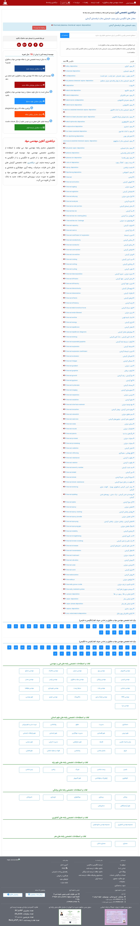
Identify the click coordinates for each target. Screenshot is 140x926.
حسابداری (125, 724)
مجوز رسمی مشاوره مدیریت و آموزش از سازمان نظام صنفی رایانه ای (70, 907)
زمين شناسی (29, 769)
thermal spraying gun (73, 526)
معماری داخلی (101, 843)
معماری (125, 843)
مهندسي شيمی (125, 679)
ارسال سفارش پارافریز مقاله (34, 114)
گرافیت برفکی (128, 370)
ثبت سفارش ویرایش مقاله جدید (32, 85)
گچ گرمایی (129, 380)
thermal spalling (71, 494)
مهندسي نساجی (125, 688)
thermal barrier (71, 211)
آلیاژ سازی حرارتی (127, 196)
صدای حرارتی (129, 424)
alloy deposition (71, 66)
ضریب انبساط (128, 235)
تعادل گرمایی (129, 327)
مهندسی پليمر (53, 679)
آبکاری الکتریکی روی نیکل (125, 613)
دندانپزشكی (101, 805)
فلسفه (101, 742)
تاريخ (125, 750)
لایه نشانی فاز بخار (127, 603)
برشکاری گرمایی (128, 264)
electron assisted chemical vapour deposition (80, 109)
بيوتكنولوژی (77, 797)
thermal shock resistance (75, 482)
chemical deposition (73, 71)
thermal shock (71, 477)
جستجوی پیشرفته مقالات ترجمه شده (90, 875)
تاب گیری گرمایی (127, 536)
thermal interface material (75, 404)
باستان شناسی (101, 750)
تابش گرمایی (129, 448)
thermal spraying (72, 521)
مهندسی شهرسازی (53, 688)
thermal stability (72, 531)
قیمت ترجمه (95, 2)
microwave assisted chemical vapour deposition (80, 141)
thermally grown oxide (74, 584)
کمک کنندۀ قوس (127, 317)
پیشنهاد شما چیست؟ (39, 27)
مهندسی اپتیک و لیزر (101, 697)
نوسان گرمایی (128, 560)
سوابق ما (122, 864)
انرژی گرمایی (129, 322)
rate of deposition (72, 162)
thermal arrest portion (74, 206)
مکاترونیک (77, 697)
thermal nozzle (71, 428)
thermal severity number (74, 467)
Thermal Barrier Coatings (75, 220)
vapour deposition (72, 608)
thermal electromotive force (76, 307)
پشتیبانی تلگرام (13, 894)
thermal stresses (72, 545)
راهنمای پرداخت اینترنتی (59, 871)
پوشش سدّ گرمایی (127, 215)
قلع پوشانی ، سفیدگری (126, 453)
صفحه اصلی (130, 3)
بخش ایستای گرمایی (126, 206)
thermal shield (71, 472)
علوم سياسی (29, 742)
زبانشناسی (77, 750)
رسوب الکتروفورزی (127, 121)
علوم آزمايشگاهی (125, 805)
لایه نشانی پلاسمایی (127, 153)
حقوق (77, 724)
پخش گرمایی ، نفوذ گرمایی (124, 278)
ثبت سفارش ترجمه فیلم (35, 127)
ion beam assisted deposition (76, 131)
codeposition (70, 76)
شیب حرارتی (129, 365)
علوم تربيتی (125, 733)
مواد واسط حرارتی (127, 404)
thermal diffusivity (72, 283)
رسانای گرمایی (128, 245)
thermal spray (71, 507)
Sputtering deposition (73, 172)
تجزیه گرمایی (129, 201)
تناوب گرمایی (129, 269)
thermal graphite (72, 370)
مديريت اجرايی (53, 742)
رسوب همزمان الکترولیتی (125, 100)
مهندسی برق (101, 670)
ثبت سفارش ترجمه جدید (34, 68)
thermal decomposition (74, 274)
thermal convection (73, 254)
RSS (63, 868)
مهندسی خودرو (53, 697)
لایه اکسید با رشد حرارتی (125, 584)
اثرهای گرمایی (128, 298)
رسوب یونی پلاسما (127, 157)
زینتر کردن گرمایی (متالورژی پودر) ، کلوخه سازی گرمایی (117, 488)
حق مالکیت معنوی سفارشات (119, 880)
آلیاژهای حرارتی (128, 579)
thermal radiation (72, 448)
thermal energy (71, 322)
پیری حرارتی (129, 186)
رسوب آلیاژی (129, 66)
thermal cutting (71, 264)
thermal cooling (71, 259)
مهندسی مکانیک (53, 670)
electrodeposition (72, 95)
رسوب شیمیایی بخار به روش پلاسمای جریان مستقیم (116, 80)
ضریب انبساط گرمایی (126, 351)
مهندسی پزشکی (101, 679)
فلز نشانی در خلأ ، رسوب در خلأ (123, 594)
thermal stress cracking (74, 541)
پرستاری (101, 797)
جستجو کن (64, 35)
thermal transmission (73, 550)
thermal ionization (72, 409)
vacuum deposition (73, 594)
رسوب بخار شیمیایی (127, 148)
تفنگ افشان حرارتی (127, 526)
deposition (70, 85)
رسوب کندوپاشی (128, 172)
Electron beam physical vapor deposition (80, 117)
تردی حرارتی (129, 312)
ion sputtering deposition (75, 136)
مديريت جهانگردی (77, 733)
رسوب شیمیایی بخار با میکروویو (123, 141)
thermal (69, 177)
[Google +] (24, 45)
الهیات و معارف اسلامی (53, 750)
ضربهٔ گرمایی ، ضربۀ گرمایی (124, 477)
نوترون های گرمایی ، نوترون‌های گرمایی (121, 419)
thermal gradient (72, 365)
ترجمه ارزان (98, 878)
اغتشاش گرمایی (128, 191)
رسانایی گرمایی (128, 240)
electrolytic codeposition (75, 100)
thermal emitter (71, 317)
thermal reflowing (72, 453)
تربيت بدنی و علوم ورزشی (29, 724)
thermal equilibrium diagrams (76, 332)
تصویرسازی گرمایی (127, 390)
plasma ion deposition (74, 157)
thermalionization (72, 574)
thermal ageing (71, 186)
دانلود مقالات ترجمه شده (94, 868)
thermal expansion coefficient (76, 351)
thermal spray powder (74, 516)
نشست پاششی (128, 167)
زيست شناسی (101, 769)
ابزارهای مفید (64, 879)
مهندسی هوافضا (29, 688)
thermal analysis (72, 201)
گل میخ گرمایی (128, 502)
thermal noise (71, 424)
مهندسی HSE (125, 697)
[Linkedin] (19, 45)
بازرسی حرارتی (128, 395)
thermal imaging (71, 390)
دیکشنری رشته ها (51, 2)
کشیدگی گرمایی (128, 356)
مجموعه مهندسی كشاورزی (125, 824)
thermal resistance (72, 457)
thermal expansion (72, 346)
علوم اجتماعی (53, 733)
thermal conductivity (73, 240)
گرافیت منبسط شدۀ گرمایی (124, 341)
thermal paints (71, 433)
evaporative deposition (74, 126)
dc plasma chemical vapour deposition (79, 80)
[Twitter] (30, 45)
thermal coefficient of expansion (77, 235)
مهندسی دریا (125, 705)
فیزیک (77, 769)
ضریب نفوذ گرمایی (127, 283)
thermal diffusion (72, 278)
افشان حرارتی (129, 507)
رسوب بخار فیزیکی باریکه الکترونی (122, 117)
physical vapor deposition (75, 148)
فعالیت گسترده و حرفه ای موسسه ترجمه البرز (24, 907)
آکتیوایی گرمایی (128, 182)
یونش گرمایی (129, 574)
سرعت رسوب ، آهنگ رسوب (124, 162)
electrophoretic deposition (75, 121)
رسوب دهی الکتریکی (126, 95)
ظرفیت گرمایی (128, 225)
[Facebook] (36, 45)
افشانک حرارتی (128, 428)
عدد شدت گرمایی (127, 467)
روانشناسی (53, 724)
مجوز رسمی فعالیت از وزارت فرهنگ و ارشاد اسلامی (116, 907)
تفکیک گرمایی (128, 293)
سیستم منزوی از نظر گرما (125, 589)
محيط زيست (77, 688)
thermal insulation (72, 399)
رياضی (53, 769)
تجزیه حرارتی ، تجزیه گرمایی (124, 274)
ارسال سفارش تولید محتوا (34, 101)
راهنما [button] (86, 2)
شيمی (125, 769)
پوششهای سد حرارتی (126, 220)
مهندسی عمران (77, 670)
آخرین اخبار (64, 864)
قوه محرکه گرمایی (127, 307)
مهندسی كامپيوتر (125, 670)
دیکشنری (31, 162)
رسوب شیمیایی (128, 71)
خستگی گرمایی (128, 361)
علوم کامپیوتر (77, 778)
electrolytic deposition (74, 105)
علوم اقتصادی (101, 733)
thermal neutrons (72, 419)
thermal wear (71, 565)
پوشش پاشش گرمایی (126, 511)
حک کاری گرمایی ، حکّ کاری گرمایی (121, 337)
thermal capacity (72, 225)
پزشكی (125, 797)
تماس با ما (121, 868)
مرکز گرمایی (129, 230)
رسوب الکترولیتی (128, 105)
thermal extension (72, 356)
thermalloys (70, 579)
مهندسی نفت (101, 688)
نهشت (131, 85)
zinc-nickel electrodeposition (76, 613)
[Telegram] (41, 45)
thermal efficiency (72, 303)
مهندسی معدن (29, 679)
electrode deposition (73, 90)
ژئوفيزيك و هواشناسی (101, 778)
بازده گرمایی (129, 303)
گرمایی (131, 177)
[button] (113, 2)
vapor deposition (72, 599)
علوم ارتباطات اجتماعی (29, 733)
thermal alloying (71, 196)
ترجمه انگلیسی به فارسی (94, 864)
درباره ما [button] (77, 2)
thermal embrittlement (74, 312)
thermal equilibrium (72, 327)
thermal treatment (72, 555)
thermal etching (71, 337)
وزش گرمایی (129, 254)
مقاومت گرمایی (128, 457)
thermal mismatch (72, 414)
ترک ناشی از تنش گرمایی (125, 541)
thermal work (71, 569)
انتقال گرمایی (129, 550)
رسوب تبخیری (128, 126)
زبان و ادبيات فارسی (125, 742)
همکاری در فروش (62, 875)
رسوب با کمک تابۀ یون (126, 131)
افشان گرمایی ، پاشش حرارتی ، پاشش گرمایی (118, 521)
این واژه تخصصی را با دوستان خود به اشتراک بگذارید (30, 38)
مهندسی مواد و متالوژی (77, 679)
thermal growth (71, 375)
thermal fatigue (71, 361)
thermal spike (71, 502)
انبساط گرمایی (128, 346)
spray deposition (72, 167)
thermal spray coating (74, 511)
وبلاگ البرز (122, 871)
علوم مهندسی (29, 697)
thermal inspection (72, 395)
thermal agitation (72, 191)
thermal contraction (73, 249)
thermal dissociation (73, 293)
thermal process (72, 438)
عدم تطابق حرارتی (127, 414)
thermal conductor (72, 245)
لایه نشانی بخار (128, 599)
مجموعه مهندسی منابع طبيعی (101, 824)
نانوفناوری (125, 778)
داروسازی (53, 797)
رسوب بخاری (129, 608)
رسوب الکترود (129, 90)
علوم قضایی (29, 750)
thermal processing (73, 443)
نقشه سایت (64, 882)
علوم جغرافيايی (77, 742)
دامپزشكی (29, 797)
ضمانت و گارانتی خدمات (117, 875)
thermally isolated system (75, 589)
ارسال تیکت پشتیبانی (36, 894)
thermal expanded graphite (75, 341)
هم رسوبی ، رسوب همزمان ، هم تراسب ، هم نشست (116, 76)
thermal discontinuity (73, 288)
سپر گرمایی (129, 472)
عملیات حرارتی (128, 438)
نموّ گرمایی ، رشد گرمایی (125, 375)
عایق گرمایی (129, 399)
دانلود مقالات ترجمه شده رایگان (92, 871)
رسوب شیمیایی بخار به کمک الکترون (121, 109)
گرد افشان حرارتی (127, 516)
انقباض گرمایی (128, 249)
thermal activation (72, 182)
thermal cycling (71, 269)
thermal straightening (73, 536)
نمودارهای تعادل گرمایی (125, 332)
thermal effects (71, 298)
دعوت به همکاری (120, 885)
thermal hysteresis (72, 385)
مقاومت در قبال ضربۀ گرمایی (124, 482)
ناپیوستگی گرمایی (127, 288)
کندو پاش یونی (128, 136)
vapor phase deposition (74, 603)
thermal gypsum (72, 380)
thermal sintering (72, 487)
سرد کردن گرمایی (127, 259)
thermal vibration (72, 560)
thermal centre (71, 230)
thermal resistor (72, 462)
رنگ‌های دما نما (128, 433)
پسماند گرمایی (128, 385)
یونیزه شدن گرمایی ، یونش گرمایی (122, 409)
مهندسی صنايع (29, 670)
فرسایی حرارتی (128, 565)
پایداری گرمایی (128, 531)
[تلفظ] (52, 25)
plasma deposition (72, 153)
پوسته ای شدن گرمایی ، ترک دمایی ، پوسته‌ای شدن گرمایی (117, 496)
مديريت (101, 724)
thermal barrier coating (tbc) (76, 215)
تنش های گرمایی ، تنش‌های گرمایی (121, 545)
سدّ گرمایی (129, 211)
